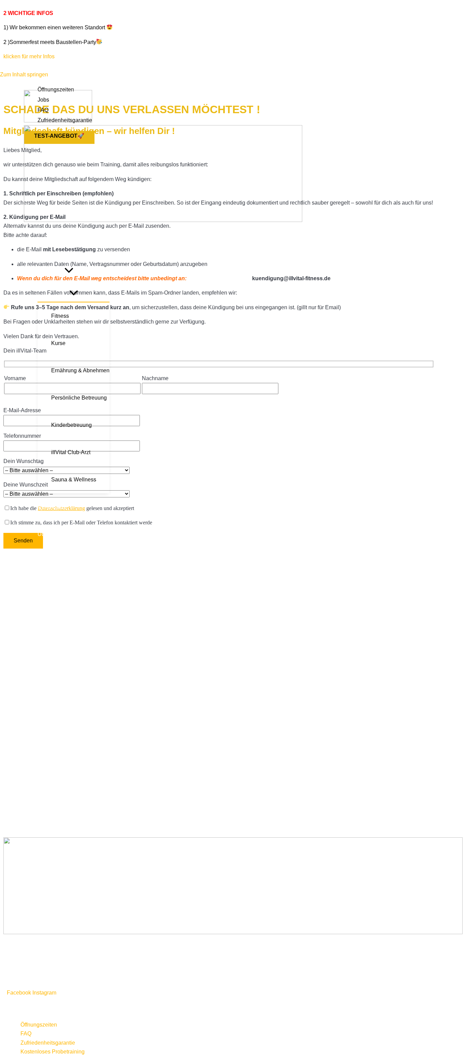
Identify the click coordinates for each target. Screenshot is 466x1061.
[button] (68, 271)
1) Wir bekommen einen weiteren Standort (54, 27)
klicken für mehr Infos (29, 56)
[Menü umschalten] (74, 293)
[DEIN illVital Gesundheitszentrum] (58, 120)
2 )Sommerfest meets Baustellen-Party (49, 42)
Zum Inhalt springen (24, 74)
